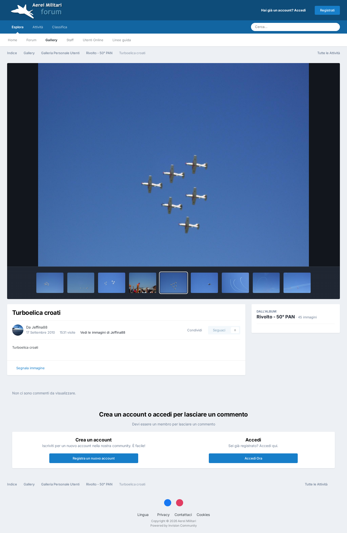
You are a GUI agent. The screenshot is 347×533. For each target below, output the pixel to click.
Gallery (51, 40)
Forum (31, 40)
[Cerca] (334, 27)
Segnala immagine (30, 368)
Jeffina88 (40, 327)
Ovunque (315, 27)
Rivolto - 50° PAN (276, 316)
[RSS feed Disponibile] (335, 484)
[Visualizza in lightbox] (173, 164)
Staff (70, 40)
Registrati (327, 10)
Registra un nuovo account (94, 458)
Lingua (143, 514)
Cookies (203, 514)
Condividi (193, 330)
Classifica (59, 27)
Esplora (17, 27)
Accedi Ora (253, 458)
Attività (38, 27)
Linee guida (122, 40)
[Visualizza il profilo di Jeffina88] (17, 330)
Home (12, 40)
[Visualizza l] (50, 283)
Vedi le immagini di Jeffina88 (102, 332)
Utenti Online (93, 40)
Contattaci (183, 514)
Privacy (163, 514)
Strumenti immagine (312, 257)
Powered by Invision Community (173, 525)
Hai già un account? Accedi (284, 10)
